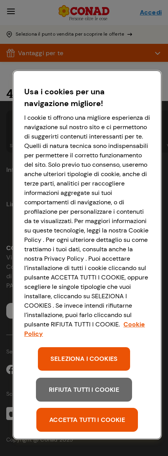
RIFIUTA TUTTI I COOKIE (84, 390)
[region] (87, 255)
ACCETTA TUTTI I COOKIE (87, 420)
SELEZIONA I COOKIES (84, 359)
